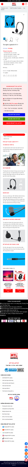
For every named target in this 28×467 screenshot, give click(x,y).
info (1, 315)
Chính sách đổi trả (6, 388)
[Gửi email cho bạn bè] (11, 76)
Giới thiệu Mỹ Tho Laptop (7, 377)
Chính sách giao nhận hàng (7, 380)
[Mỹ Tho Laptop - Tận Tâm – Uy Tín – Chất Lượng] (14, 4)
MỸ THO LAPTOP (20, 462)
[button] (2, 4)
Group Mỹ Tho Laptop (8, 432)
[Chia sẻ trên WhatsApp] (4, 76)
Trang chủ (4, 8)
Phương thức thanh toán (7, 406)
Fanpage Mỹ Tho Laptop (9, 426)
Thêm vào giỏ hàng (8, 290)
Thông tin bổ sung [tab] (8, 136)
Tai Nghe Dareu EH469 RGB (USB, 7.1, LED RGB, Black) (19, 284)
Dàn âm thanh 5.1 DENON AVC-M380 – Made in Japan (8, 284)
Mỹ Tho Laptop (7, 313)
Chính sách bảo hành (6, 385)
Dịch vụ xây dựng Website (7, 419)
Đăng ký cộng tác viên (6, 411)
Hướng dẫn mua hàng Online (8, 408)
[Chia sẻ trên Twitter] (9, 76)
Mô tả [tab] (5, 134)
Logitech (6, 72)
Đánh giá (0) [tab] (6, 138)
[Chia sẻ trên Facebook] (6, 76)
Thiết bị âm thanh (15, 8)
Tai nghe (8, 70)
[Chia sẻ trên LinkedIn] (16, 76)
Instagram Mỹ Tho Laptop (9, 435)
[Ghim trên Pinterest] (13, 76)
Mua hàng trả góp (6, 414)
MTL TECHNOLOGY (13, 463)
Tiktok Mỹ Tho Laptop (8, 438)
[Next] (23, 25)
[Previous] (5, 25)
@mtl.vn (4, 315)
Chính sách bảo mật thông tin (8, 383)
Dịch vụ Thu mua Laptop (7, 416)
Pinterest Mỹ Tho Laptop (9, 441)
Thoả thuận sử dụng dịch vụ (8, 391)
